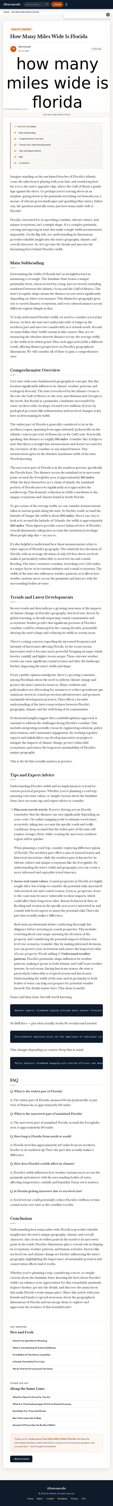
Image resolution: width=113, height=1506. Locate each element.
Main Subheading (27, 132)
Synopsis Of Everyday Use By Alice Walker (34, 1425)
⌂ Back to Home (21, 1459)
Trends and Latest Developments (35, 144)
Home (30, 1498)
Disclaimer (62, 1498)
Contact (50, 1498)
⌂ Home (57, 4)
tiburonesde (12, 4)
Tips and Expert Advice (30, 150)
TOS (83, 1498)
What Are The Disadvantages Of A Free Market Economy (42, 1404)
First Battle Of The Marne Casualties (31, 1354)
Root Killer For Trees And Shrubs (29, 1411)
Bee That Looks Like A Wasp (27, 1418)
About (40, 1498)
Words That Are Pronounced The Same (33, 1368)
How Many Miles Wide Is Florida (59, 1438)
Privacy (74, 1498)
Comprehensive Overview (31, 138)
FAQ (21, 157)
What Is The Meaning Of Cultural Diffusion (34, 1347)
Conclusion (24, 163)
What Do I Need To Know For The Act (31, 1397)
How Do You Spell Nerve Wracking (30, 1340)
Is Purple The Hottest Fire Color (29, 1361)
